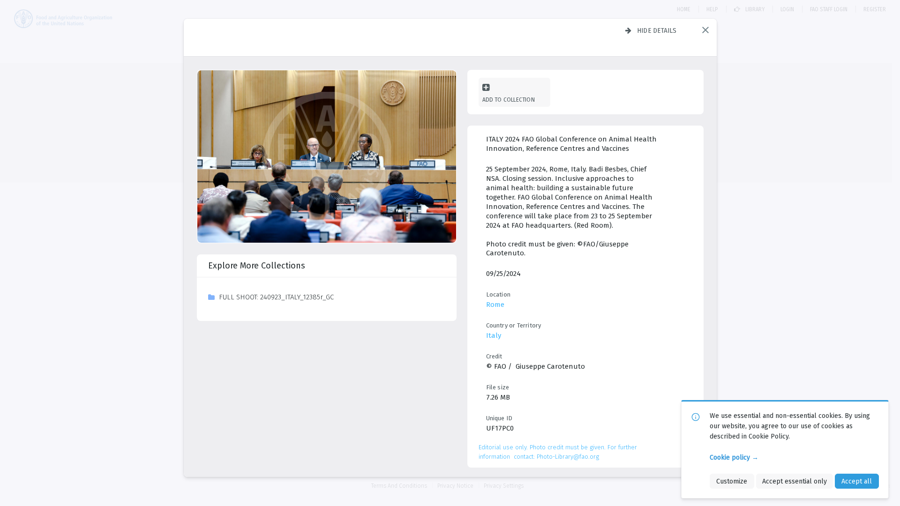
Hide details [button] (657, 30)
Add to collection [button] (508, 99)
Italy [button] (493, 335)
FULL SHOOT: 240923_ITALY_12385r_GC (276, 297)
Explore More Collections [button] (256, 265)
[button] (705, 30)
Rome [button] (495, 304)
